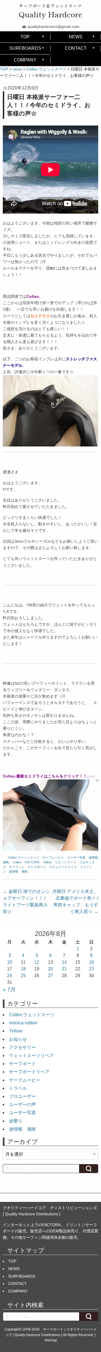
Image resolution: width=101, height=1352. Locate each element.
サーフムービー (53, 857)
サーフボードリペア (29, 1071)
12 (36, 962)
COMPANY (25, 60)
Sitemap (50, 1340)
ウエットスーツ (65, 862)
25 (23, 975)
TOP (25, 36)
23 (91, 968)
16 (91, 962)
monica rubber (23, 1022)
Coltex (17, 862)
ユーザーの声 (22, 1104)
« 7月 (9, 989)
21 (64, 968)
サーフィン (16, 867)
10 (9, 962)
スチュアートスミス (63, 867)
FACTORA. (32, 862)
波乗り (15, 1121)
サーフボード (36, 867)
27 (50, 975)
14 (64, 962)
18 (23, 968)
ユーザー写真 (76, 857)
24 (9, 975)
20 (50, 968)
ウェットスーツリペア (31, 1055)
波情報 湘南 (18, 871)
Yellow (47, 862)
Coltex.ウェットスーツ (23, 857)
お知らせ (18, 1039)
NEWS (75, 36)
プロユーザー (22, 1096)
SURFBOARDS (25, 48)
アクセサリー (22, 1047)
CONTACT (76, 48)
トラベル (18, 1088)
